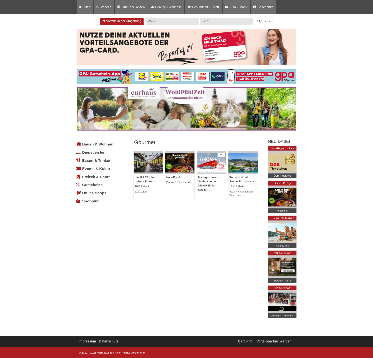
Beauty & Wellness (168, 7)
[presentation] (80, 109)
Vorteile (106, 7)
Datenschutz (108, 341)
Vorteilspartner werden (273, 341)
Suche (265, 21)
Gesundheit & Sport (205, 7)
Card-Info (245, 341)
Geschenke (265, 7)
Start (87, 7)
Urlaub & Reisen (133, 7)
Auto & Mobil (238, 7)
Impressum (87, 341)
